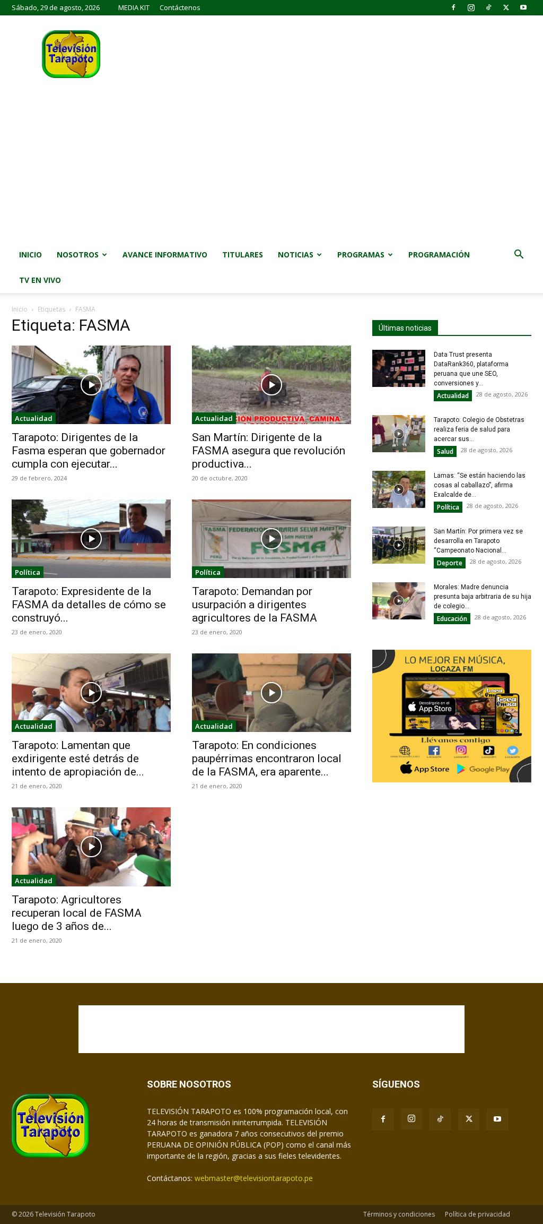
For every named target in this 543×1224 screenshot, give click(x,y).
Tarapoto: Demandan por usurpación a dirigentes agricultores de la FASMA (254, 604)
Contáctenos (180, 7)
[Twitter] (506, 7)
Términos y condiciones (399, 1214)
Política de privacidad (477, 1214)
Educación (452, 618)
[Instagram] (471, 7)
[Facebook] (453, 7)
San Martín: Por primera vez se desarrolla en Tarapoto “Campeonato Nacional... (478, 541)
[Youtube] (523, 7)
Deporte (449, 562)
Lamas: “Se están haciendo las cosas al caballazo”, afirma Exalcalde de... (480, 485)
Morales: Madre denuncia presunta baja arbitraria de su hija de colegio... (482, 596)
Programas (360, 254)
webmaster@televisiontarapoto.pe (254, 1178)
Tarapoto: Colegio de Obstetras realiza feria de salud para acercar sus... (479, 429)
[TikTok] (488, 7)
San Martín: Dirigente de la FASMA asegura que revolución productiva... (268, 450)
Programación (439, 254)
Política (27, 572)
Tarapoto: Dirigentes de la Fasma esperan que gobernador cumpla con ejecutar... (88, 450)
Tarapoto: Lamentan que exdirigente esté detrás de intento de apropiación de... (78, 758)
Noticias (295, 254)
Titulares (242, 254)
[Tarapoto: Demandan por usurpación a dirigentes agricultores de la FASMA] (271, 538)
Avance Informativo (164, 254)
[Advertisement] (271, 162)
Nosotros (78, 254)
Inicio (30, 254)
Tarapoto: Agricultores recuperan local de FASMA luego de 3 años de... (77, 913)
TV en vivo (40, 280)
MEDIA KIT (134, 7)
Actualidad (33, 418)
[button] (518, 256)
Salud (445, 451)
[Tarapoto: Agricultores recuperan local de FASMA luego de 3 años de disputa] (91, 846)
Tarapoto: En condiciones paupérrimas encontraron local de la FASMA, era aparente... (266, 758)
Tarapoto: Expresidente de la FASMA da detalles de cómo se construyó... (89, 604)
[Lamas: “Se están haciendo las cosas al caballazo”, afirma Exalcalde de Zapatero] (398, 489)
